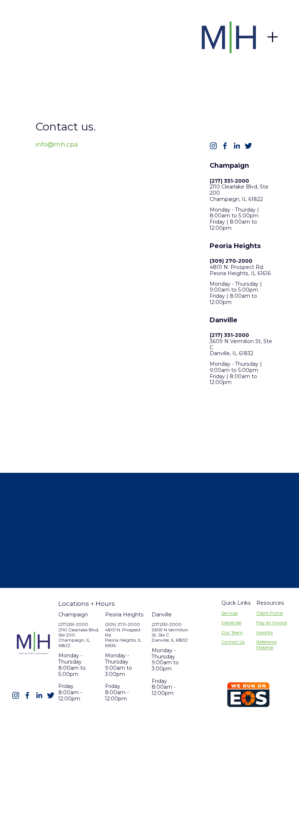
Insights (264, 632)
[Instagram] (213, 145)
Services (229, 613)
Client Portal (269, 613)
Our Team (232, 632)
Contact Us (233, 642)
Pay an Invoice (271, 622)
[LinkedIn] (236, 145)
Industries (231, 622)
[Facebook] (225, 145)
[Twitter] (248, 145)
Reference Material (266, 644)
